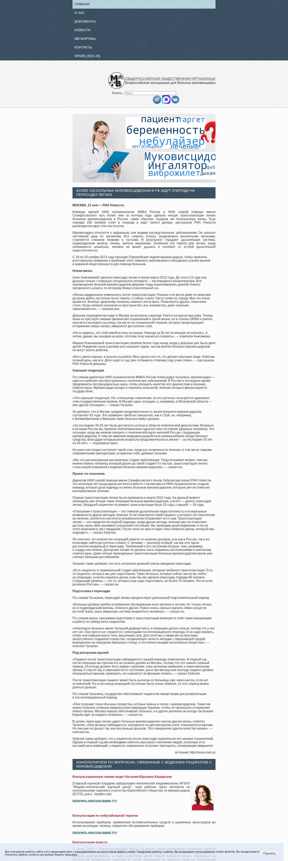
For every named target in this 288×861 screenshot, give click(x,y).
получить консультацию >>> (94, 803)
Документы (86, 22)
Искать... (118, 95)
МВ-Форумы (86, 40)
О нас (81, 13)
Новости (84, 31)
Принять (269, 853)
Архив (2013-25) (89, 58)
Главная (83, 4)
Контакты (84, 49)
